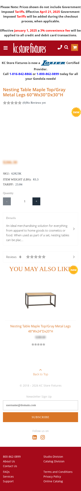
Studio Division (53, 456)
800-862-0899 (12, 456)
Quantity (8, 193)
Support (8, 481)
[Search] (66, 47)
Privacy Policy (52, 476)
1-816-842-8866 (20, 74)
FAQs (6, 472)
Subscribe (40, 417)
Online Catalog (53, 481)
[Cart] (74, 48)
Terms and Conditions (58, 472)
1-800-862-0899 (48, 74)
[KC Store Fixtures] (29, 47)
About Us (9, 461)
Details (37, 229)
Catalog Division (53, 461)
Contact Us (10, 466)
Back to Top (40, 374)
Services (8, 476)
